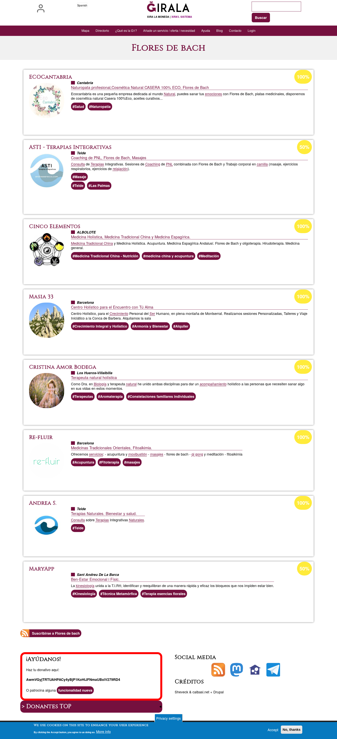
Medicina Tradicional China (92, 243)
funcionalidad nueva (75, 690)
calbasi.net (200, 691)
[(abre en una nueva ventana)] (236, 670)
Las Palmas (100, 185)
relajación (120, 168)
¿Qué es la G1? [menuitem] (126, 30)
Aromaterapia (111, 396)
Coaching (152, 163)
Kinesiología (84, 593)
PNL (169, 163)
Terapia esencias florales (164, 593)
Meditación (210, 255)
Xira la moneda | (169, 17)
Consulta (78, 163)
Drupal (218, 691)
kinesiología (85, 585)
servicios (96, 454)
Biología (100, 383)
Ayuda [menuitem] (205, 30)
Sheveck (181, 691)
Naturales (136, 519)
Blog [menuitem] (219, 30)
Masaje (80, 176)
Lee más (171, 121)
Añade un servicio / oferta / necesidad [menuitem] (169, 30)
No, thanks (292, 730)
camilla (262, 163)
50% (304, 146)
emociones (213, 93)
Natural (169, 93)
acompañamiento (213, 383)
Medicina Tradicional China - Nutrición (106, 255)
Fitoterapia (110, 462)
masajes (156, 454)
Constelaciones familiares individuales (162, 396)
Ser (152, 313)
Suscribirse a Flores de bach (56, 633)
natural (131, 383)
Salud (79, 106)
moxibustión (137, 454)
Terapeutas (83, 396)
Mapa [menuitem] (85, 30)
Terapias (97, 163)
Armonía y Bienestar (151, 326)
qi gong (197, 454)
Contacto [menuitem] (235, 30)
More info (103, 731)
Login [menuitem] (251, 30)
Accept (273, 729)
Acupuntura (84, 462)
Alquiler (181, 326)
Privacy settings (168, 718)
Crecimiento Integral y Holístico (100, 326)
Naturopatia (101, 106)
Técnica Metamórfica (119, 593)
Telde (78, 185)
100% (303, 76)
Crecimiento (119, 313)
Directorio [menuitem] (102, 30)
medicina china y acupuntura (169, 255)
